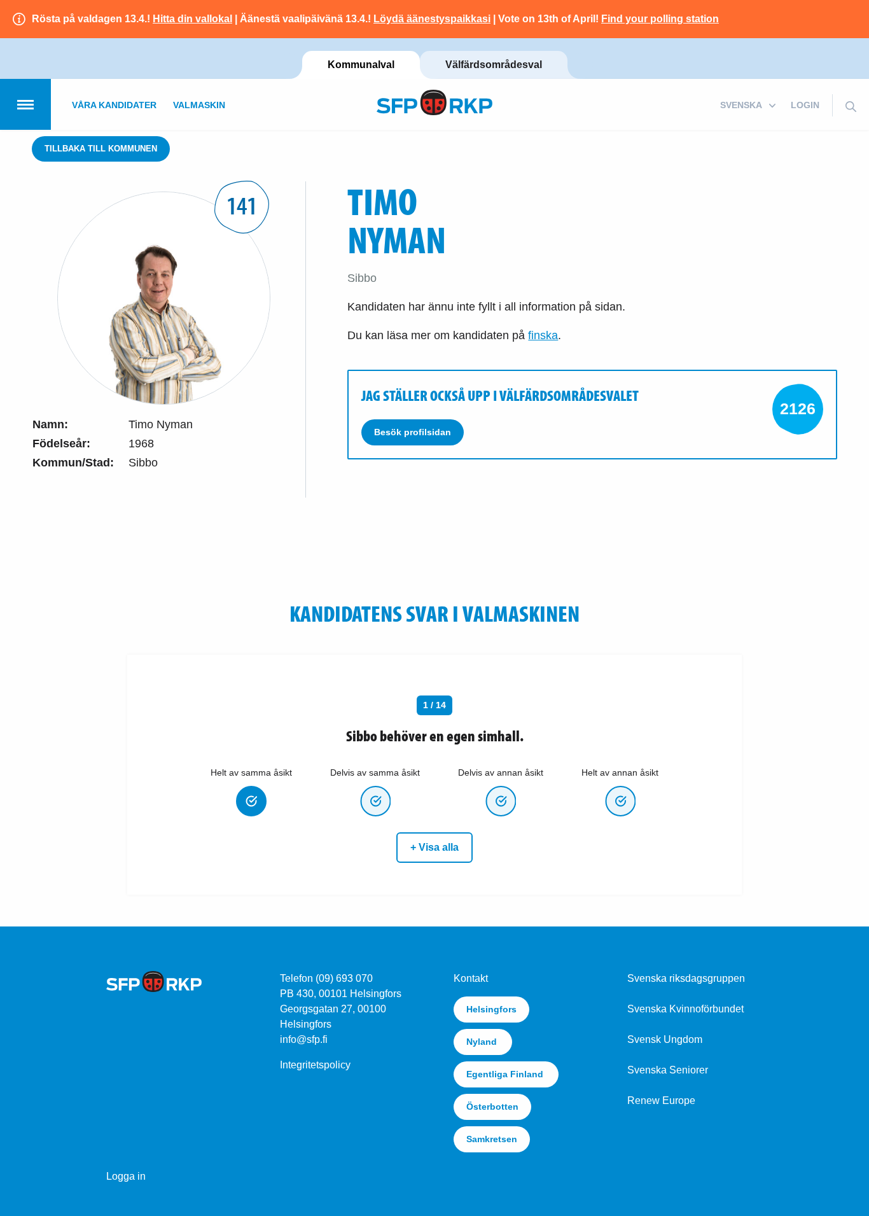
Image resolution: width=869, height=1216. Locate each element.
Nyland (482, 1042)
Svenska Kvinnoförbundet (685, 1008)
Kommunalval (361, 64)
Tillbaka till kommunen (101, 148)
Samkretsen (491, 1139)
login (805, 105)
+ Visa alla (434, 847)
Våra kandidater (114, 105)
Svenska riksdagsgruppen (686, 978)
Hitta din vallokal (192, 18)
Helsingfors (491, 1009)
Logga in (126, 1176)
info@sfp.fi (304, 1039)
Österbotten (492, 1106)
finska (543, 335)
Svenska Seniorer (667, 1070)
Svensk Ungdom (664, 1039)
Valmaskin (199, 105)
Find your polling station (660, 18)
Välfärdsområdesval (493, 64)
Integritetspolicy (315, 1064)
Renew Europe (661, 1100)
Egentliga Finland (506, 1074)
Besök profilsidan (412, 432)
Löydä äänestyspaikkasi (431, 18)
